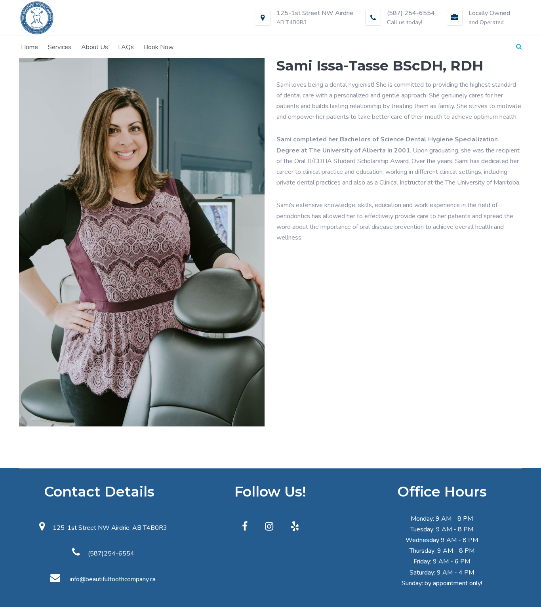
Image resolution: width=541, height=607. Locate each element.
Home (29, 47)
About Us (94, 47)
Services (59, 47)
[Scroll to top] (524, 590)
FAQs (126, 47)
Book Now (158, 47)
